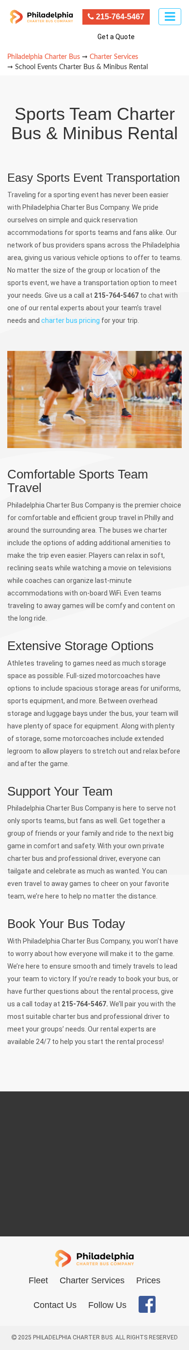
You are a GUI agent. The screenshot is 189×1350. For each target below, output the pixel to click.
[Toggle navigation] (169, 16)
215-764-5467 (119, 17)
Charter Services (92, 1280)
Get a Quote (116, 37)
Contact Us (55, 1305)
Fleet (38, 1280)
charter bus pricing (70, 320)
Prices (148, 1280)
